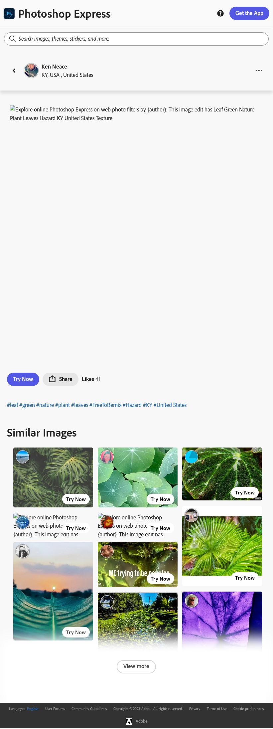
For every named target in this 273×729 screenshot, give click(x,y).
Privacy (194, 708)
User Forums (55, 708)
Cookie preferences (248, 708)
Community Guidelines (89, 708)
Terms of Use (217, 708)
